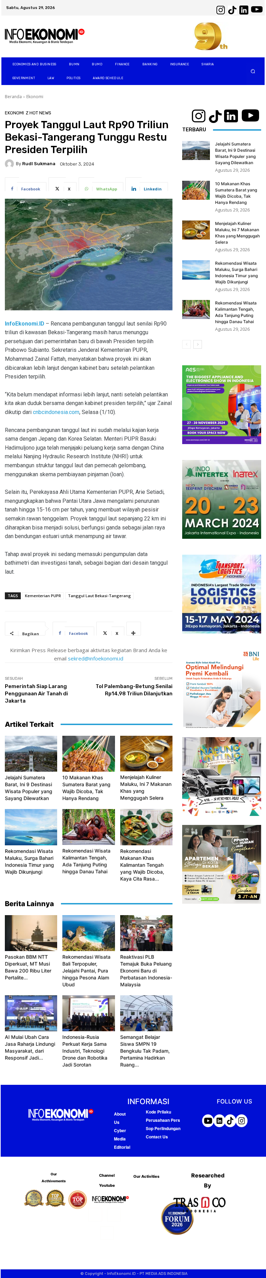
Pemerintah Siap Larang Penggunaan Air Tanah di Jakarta (36, 693)
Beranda (13, 97)
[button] (253, 71)
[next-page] (197, 344)
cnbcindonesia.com (56, 412)
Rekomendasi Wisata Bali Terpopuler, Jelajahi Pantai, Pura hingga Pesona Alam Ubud (86, 970)
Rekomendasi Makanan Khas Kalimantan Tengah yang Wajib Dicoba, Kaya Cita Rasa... (142, 865)
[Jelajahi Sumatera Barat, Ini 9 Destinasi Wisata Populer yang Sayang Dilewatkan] (31, 754)
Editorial (122, 1147)
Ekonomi (34, 97)
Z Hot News (38, 113)
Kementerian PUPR (43, 595)
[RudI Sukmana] (10, 163)
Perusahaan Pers (163, 1120)
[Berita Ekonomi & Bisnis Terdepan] (45, 36)
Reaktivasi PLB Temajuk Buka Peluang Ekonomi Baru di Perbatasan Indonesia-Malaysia (146, 970)
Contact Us (157, 1137)
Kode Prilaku (158, 1112)
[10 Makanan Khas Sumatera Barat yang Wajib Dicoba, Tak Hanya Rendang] (88, 754)
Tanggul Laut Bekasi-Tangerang (99, 595)
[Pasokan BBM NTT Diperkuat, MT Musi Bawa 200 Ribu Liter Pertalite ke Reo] (31, 933)
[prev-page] (186, 344)
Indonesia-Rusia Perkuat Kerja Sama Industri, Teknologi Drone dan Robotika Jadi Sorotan (84, 1051)
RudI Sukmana (38, 163)
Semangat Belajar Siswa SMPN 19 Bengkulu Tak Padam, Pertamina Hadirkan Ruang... (145, 1051)
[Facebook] (95, 1214)
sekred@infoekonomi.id (95, 658)
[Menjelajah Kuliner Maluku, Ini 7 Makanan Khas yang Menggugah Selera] (146, 753)
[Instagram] (114, 1214)
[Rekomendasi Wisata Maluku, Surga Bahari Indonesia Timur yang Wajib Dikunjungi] (31, 827)
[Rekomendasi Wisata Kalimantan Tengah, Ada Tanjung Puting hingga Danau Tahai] (88, 827)
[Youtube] (107, 1233)
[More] (133, 629)
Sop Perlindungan (163, 1128)
